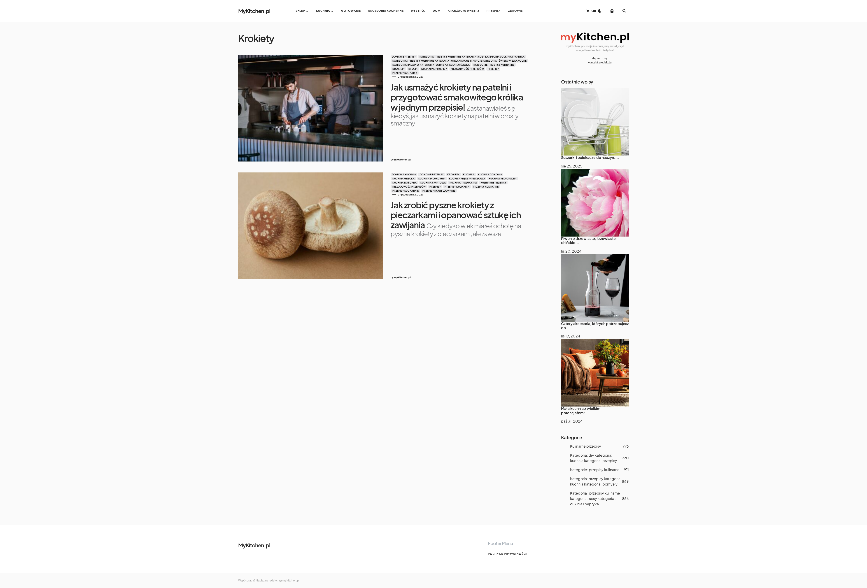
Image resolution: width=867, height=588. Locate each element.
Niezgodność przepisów (467, 68)
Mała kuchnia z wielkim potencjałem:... (580, 410)
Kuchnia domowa (490, 174)
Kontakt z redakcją (599, 62)
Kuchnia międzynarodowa (467, 178)
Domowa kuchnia (404, 174)
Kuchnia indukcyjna (431, 178)
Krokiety (398, 68)
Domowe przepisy (404, 56)
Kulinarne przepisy (434, 68)
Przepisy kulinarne (486, 186)
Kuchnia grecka (403, 178)
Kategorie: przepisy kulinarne (494, 64)
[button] (593, 11)
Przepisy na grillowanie (438, 190)
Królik (413, 68)
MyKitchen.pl (254, 10)
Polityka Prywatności (507, 553)
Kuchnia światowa (433, 182)
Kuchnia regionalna (503, 178)
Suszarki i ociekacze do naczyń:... (590, 157)
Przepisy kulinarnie (405, 190)
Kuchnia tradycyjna (463, 182)
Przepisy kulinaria (404, 73)
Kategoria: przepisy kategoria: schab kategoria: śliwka (431, 64)
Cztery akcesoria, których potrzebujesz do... (595, 325)
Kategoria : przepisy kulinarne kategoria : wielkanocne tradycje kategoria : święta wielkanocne (459, 60)
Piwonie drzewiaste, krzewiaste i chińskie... (589, 240)
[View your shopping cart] (612, 10)
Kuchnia (468, 174)
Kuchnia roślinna (404, 182)
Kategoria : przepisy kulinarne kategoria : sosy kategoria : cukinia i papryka (472, 56)
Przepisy (493, 68)
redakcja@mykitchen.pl (284, 580)
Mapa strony (600, 58)
